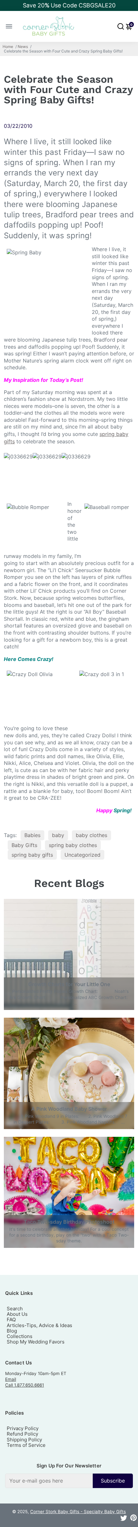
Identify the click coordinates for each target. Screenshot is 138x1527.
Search (15, 1308)
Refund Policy (22, 1434)
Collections (19, 1336)
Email (10, 1379)
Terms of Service (26, 1445)
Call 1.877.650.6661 (24, 1385)
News (23, 46)
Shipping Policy (24, 1440)
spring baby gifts (32, 855)
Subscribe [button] (113, 1480)
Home (8, 46)
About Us (17, 1314)
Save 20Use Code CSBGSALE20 (69, 5)
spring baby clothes (73, 845)
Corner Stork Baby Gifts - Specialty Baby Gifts (78, 1511)
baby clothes (91, 835)
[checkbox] (69, 1481)
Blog (12, 1331)
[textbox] (49, 1481)
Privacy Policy (23, 1428)
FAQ (11, 1319)
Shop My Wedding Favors (36, 1342)
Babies (32, 835)
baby (58, 835)
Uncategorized (82, 855)
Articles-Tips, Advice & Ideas (39, 1325)
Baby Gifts (24, 845)
